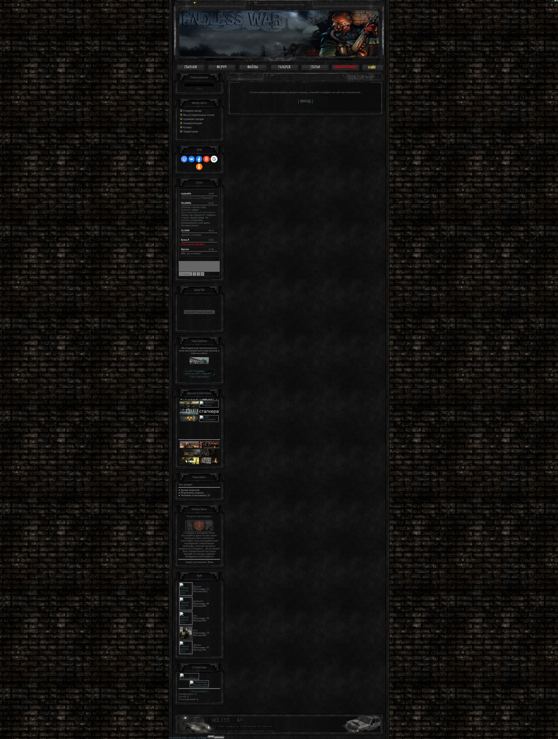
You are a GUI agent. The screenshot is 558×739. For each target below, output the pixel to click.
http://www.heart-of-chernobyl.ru (198, 212)
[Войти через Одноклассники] (199, 166)
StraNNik (186, 203)
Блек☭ (185, 239)
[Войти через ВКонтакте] (191, 159)
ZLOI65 (185, 230)
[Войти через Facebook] (199, 159)
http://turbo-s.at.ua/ (191, 198)
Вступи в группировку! (199, 516)
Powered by (177, 737)
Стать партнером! (199, 376)
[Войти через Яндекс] (206, 159)
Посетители (199, 691)
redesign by (197, 737)
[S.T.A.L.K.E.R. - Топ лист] (209, 433)
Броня (185, 249)
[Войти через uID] (184, 159)
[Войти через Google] (214, 159)
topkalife (186, 193)
